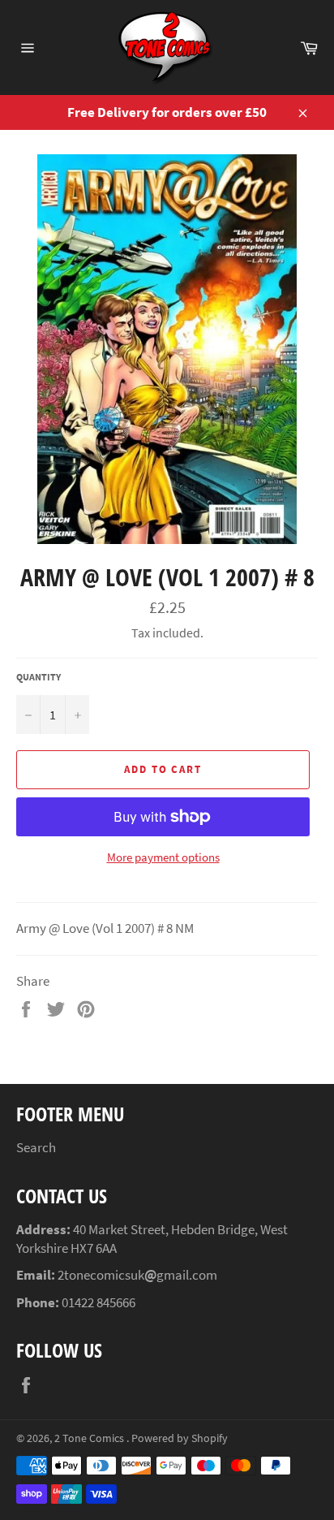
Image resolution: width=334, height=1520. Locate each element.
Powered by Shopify (179, 1438)
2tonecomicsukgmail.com (137, 1275)
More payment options (163, 857)
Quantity (38, 677)
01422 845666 (98, 1302)
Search (36, 1147)
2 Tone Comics (90, 1438)
